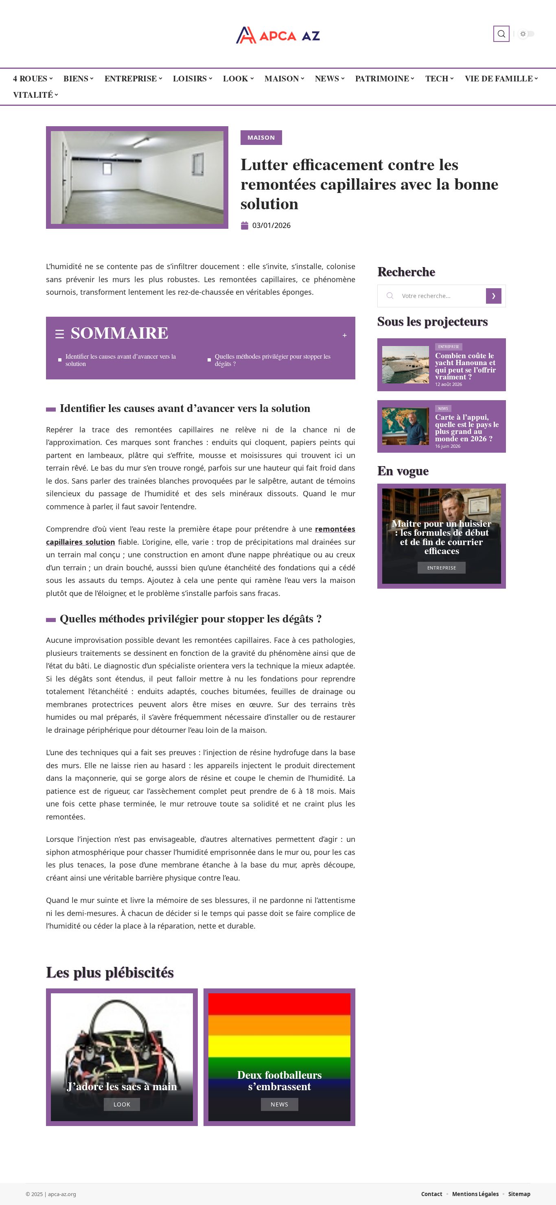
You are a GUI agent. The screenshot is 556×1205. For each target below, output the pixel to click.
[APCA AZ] (278, 33)
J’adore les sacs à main (122, 1086)
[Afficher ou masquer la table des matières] (258, 335)
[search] (501, 34)
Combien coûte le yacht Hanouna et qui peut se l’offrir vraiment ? (465, 366)
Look (122, 1104)
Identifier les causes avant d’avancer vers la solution (121, 360)
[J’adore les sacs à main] (122, 1057)
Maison (261, 137)
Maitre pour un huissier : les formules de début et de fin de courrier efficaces (442, 536)
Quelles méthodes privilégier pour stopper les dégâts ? (273, 360)
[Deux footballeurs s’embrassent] (279, 1057)
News (280, 1104)
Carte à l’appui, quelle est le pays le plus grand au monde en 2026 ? (467, 427)
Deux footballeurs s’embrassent (279, 1080)
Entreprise (448, 346)
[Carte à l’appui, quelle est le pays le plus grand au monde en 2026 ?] (405, 426)
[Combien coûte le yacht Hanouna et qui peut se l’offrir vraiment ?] (405, 364)
